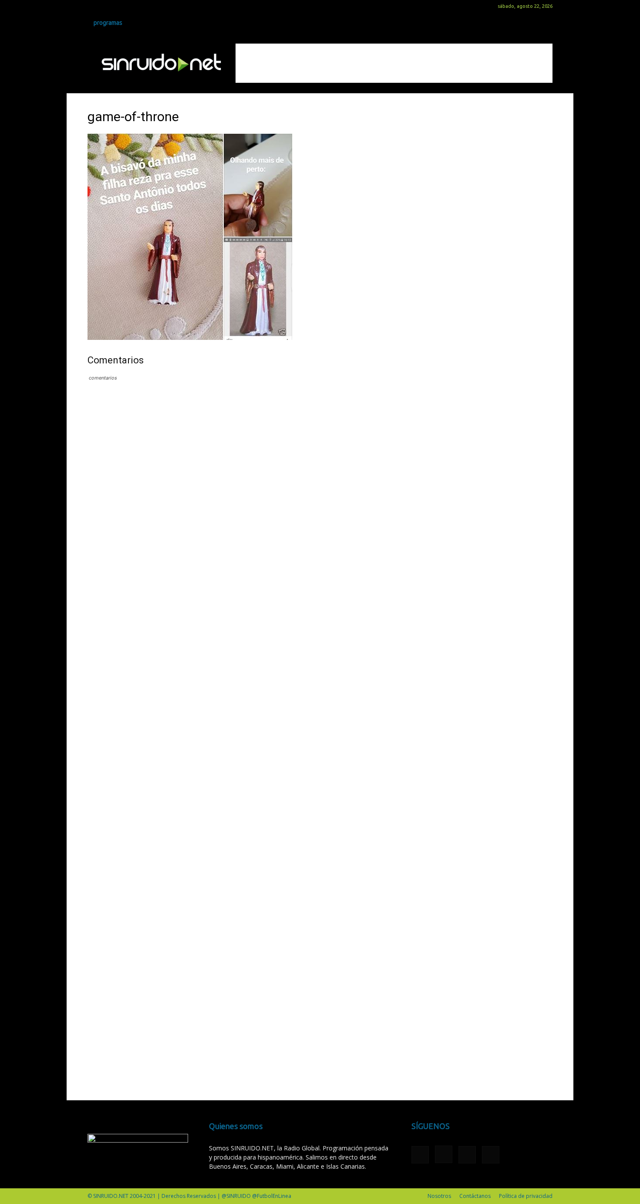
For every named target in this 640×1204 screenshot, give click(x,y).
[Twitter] (122, 6)
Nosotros (439, 1196)
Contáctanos (475, 1196)
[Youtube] (137, 6)
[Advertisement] (394, 63)
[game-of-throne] (190, 337)
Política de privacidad (525, 1196)
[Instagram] (108, 6)
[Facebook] (94, 6)
